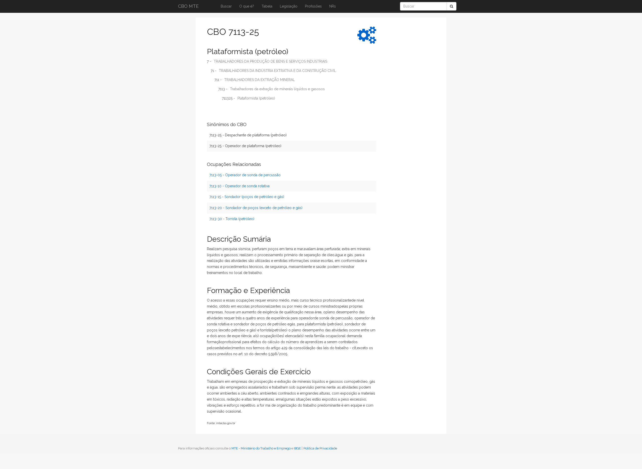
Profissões (313, 6)
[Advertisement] (400, 99)
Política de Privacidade (320, 448)
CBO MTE (188, 6)
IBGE (297, 448)
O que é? (246, 6)
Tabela (267, 6)
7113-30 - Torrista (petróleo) (231, 219)
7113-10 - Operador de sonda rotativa (239, 186)
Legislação (288, 6)
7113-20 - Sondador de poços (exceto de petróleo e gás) (255, 208)
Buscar (226, 6)
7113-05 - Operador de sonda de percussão (245, 175)
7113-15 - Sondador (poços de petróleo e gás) (246, 197)
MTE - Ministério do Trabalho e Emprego (261, 448)
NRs (332, 6)
